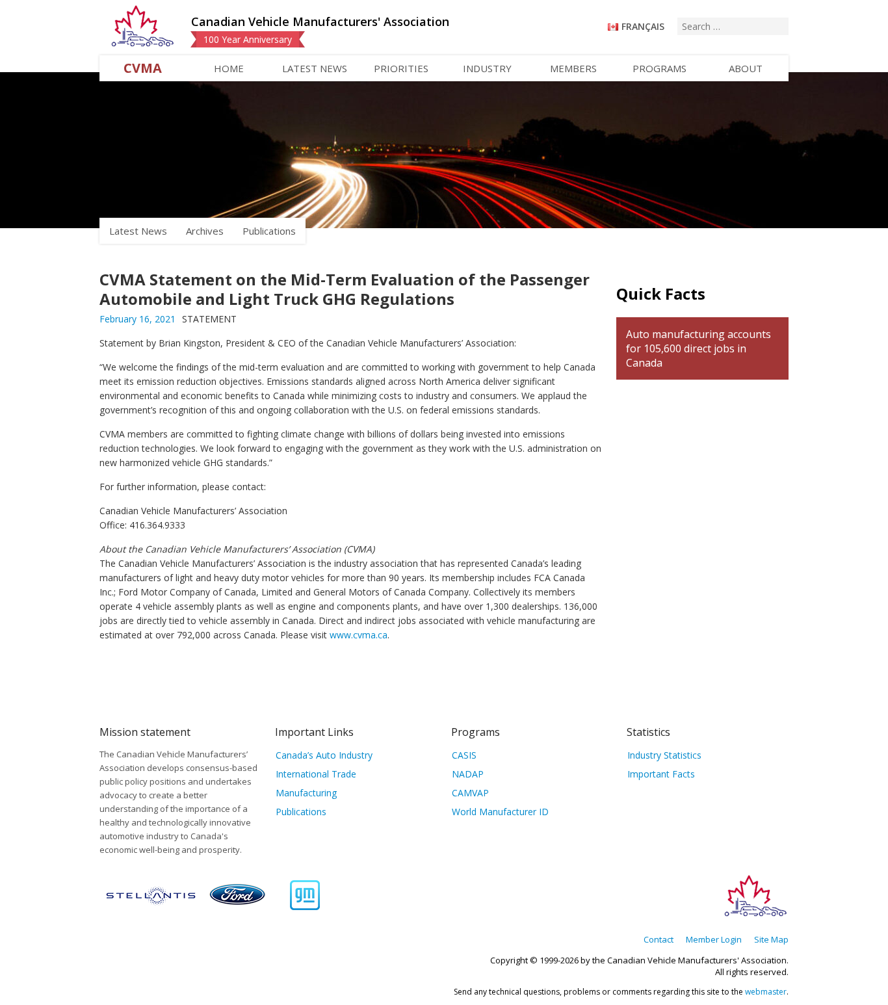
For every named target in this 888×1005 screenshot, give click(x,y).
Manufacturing (306, 793)
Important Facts (661, 774)
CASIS (464, 755)
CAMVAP (470, 793)
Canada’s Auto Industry (324, 755)
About (746, 68)
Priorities (401, 68)
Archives (205, 230)
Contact (658, 939)
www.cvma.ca (358, 635)
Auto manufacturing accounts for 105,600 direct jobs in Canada (698, 348)
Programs (659, 68)
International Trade (316, 774)
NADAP (468, 774)
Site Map (771, 939)
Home (229, 68)
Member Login (714, 939)
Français (642, 26)
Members (573, 68)
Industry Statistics (664, 755)
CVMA (143, 68)
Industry (487, 68)
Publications (269, 230)
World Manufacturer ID (500, 811)
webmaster (766, 991)
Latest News (314, 68)
